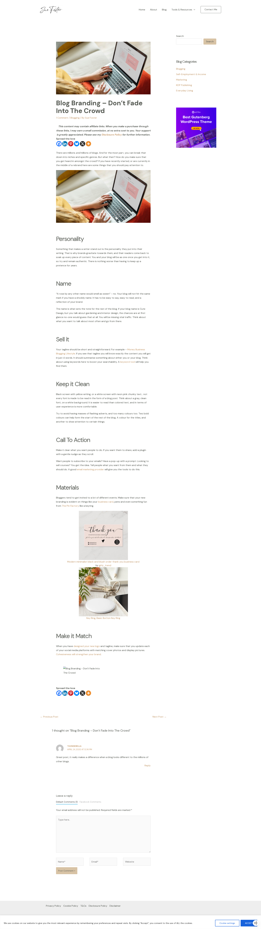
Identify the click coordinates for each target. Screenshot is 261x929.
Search (180, 36)
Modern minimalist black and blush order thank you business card (103, 561)
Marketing (181, 79)
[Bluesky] (76, 143)
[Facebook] (59, 143)
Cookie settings (227, 923)
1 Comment (62, 117)
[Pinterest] (70, 143)
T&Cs (83, 905)
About (153, 9)
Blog (164, 9)
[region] (130, 922)
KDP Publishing (184, 85)
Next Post (159, 716)
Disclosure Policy (112, 134)
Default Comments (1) (67, 802)
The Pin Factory (70, 505)
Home (142, 9)
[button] (193, 9)
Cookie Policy (70, 905)
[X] (82, 143)
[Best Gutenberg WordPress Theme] (196, 127)
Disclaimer (115, 905)
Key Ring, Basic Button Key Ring (103, 618)
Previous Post (49, 716)
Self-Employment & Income (191, 74)
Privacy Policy (53, 905)
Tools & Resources (181, 9)
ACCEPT (249, 923)
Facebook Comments (90, 802)
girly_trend (105, 565)
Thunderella (74, 746)
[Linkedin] (65, 143)
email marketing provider (90, 469)
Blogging (75, 117)
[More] (88, 143)
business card (105, 501)
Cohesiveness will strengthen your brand (78, 654)
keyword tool (127, 361)
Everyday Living (184, 90)
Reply (148, 765)
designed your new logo (87, 646)
